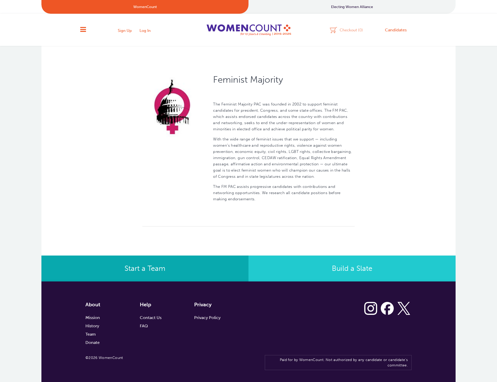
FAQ (144, 325)
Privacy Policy (207, 317)
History (92, 325)
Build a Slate (352, 268)
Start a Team (145, 268)
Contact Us (151, 317)
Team (90, 334)
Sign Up (125, 30)
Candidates (396, 29)
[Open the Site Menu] (83, 30)
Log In (145, 30)
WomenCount (248, 30)
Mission (92, 317)
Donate (92, 342)
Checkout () (351, 29)
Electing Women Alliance (352, 7)
